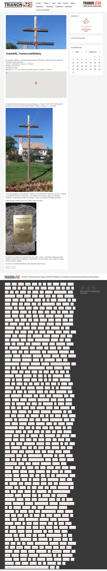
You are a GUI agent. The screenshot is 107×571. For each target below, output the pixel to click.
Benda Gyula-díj (17, 523)
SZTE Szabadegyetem (43, 499)
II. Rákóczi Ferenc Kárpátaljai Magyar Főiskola (61, 491)
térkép (29, 487)
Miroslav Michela (33, 563)
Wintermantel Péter (69, 511)
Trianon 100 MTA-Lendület (35, 352)
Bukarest (44, 352)
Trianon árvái (24, 459)
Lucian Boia (38, 511)
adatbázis (35, 539)
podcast (72, 408)
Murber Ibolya (68, 340)
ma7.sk (11, 292)
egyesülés (7, 340)
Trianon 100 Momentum (47, 404)
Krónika (65, 3)
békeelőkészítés (24, 471)
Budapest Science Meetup (58, 376)
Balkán (40, 404)
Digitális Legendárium (9, 320)
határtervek (7, 372)
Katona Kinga (67, 376)
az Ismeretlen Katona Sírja (68, 324)
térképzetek (28, 463)
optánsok (16, 332)
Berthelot (61, 340)
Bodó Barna (36, 320)
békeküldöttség (29, 531)
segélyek (16, 487)
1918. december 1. (22, 412)
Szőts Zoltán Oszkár (16, 360)
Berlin (48, 300)
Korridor (35, 447)
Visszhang (49, 6)
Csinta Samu (51, 320)
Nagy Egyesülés (18, 376)
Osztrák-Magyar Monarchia (16, 396)
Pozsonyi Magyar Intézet (49, 360)
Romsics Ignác (58, 332)
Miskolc (6, 527)
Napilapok (43, 475)
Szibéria (30, 384)
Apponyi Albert (43, 288)
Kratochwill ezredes (46, 495)
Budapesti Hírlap (66, 559)
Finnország (63, 447)
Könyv (44, 284)
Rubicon (53, 296)
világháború (34, 487)
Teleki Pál (24, 288)
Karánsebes (65, 320)
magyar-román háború (58, 368)
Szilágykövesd (23, 332)
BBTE (64, 563)
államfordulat (41, 316)
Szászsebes (43, 483)
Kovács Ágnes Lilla (22, 336)
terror (18, 368)
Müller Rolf (40, 376)
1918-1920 (7, 352)
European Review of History (63, 487)
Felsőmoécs (43, 479)
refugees (18, 459)
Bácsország (43, 467)
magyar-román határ (41, 559)
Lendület (59, 348)
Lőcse (63, 499)
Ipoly (13, 380)
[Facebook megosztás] (7, 268)
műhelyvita (7, 515)
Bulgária (59, 563)
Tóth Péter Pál (27, 304)
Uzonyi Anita (7, 304)
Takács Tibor (55, 459)
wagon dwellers (40, 392)
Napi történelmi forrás (51, 563)
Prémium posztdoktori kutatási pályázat (67, 503)
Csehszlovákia (29, 451)
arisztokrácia (16, 551)
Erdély (65, 412)
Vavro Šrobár (37, 515)
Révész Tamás (65, 467)
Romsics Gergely (8, 439)
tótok (50, 539)
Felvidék (71, 320)
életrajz (34, 376)
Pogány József (18, 495)
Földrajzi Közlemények (25, 364)
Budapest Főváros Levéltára (26, 539)
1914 (19, 288)
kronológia (7, 543)
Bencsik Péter (24, 368)
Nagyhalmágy (70, 284)
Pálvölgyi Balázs (27, 296)
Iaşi (58, 384)
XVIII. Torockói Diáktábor (45, 412)
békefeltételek (64, 531)
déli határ (34, 535)
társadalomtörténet (55, 336)
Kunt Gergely (47, 388)
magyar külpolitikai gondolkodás (43, 400)
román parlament (15, 400)
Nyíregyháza (29, 308)
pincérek (58, 499)
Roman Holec (55, 380)
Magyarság (56, 408)
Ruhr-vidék (72, 396)
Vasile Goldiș (48, 447)
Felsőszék (59, 304)
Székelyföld (73, 332)
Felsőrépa (21, 483)
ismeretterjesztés (34, 435)
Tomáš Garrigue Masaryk (48, 455)
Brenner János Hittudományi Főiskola (12, 364)
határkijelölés (28, 284)
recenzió (41, 292)
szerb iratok (16, 435)
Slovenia (14, 288)
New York (26, 352)
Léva (25, 392)
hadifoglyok (14, 284)
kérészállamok (35, 292)
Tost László (20, 392)
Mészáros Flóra (61, 400)
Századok (7, 459)
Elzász (59, 312)
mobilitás (49, 284)
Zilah (50, 380)
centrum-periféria (66, 304)
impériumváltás (40, 328)
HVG (24, 523)
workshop (13, 408)
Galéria (72, 3)
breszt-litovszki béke (27, 376)
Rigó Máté (68, 439)
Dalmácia (67, 328)
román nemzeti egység (36, 344)
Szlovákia (47, 384)
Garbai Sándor (21, 308)
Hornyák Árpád (69, 499)
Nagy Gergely (7, 400)
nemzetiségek (7, 288)
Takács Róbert (31, 471)
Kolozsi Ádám (21, 324)
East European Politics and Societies (41, 503)
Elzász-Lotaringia (67, 551)
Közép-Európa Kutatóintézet (64, 519)
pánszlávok (7, 384)
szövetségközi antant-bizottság (51, 507)
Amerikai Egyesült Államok (45, 463)
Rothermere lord (49, 408)
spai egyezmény (29, 300)
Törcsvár (37, 475)
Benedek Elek (62, 479)
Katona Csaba (45, 344)
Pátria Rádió (42, 527)
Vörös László (16, 559)
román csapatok (25, 563)
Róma (59, 555)
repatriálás (41, 435)
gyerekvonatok (8, 471)
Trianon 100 (57, 551)
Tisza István (53, 300)
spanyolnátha (17, 467)
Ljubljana (46, 487)
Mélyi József (34, 380)
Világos (36, 332)
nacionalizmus (23, 292)
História (53, 475)
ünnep (42, 384)
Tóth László (23, 340)
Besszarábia (72, 443)
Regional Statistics (20, 344)
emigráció (21, 372)
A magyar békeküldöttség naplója (60, 292)
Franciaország (63, 284)
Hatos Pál (70, 392)
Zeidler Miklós (15, 300)
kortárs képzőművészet (64, 352)
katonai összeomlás (40, 408)
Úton (74, 308)
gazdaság (70, 384)
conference (13, 515)
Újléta (39, 495)
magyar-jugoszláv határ (43, 539)
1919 (46, 380)
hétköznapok (35, 527)
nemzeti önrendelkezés (9, 511)
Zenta (25, 455)
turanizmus (15, 336)
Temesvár (47, 312)
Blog (59, 3)
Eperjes (27, 324)
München (17, 388)
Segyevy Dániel (15, 471)
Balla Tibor (16, 539)
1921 (69, 300)
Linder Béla (7, 396)
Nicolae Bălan (42, 396)
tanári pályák (58, 467)
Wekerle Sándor (62, 459)
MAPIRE (34, 312)
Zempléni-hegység (57, 559)
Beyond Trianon (68, 400)
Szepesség (69, 547)
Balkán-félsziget (30, 543)
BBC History (27, 499)
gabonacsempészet (29, 503)
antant (34, 491)
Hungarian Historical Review (53, 479)
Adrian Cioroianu (63, 356)
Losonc (66, 443)
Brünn (49, 551)
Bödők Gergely (21, 519)
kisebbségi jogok (48, 547)
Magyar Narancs (70, 344)
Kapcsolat (68, 6)
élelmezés (34, 304)
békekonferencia (60, 511)
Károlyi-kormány (46, 336)
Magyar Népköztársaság (9, 328)
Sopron (23, 543)
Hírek (53, 3)
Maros (61, 471)
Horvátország (52, 499)
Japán (10, 507)
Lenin (6, 348)
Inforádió (69, 412)
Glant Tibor (50, 523)
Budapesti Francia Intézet (61, 392)
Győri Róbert (41, 312)
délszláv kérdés (53, 487)
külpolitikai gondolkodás (9, 563)
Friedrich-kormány (57, 515)
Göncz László (14, 304)
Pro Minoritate (19, 384)
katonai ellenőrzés (40, 388)
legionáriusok (27, 372)
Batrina (45, 531)
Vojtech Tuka (16, 475)
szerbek (71, 312)
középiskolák (52, 392)
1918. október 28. (49, 292)
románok (54, 439)
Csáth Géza (7, 451)
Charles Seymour (68, 471)
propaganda (62, 547)
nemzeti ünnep (27, 491)
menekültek (40, 444)
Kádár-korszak (55, 284)
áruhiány (72, 352)
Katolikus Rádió (66, 332)
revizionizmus (41, 439)
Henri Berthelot (30, 467)
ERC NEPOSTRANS (9, 495)
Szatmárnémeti (66, 348)
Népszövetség (50, 451)
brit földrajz (22, 439)
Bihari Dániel (22, 451)
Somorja (53, 495)
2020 (56, 523)
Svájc (6, 483)
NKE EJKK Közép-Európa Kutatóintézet (36, 459)
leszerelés (73, 364)
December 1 (19, 328)
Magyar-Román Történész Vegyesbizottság (36, 368)
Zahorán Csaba (9, 455)
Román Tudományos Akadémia (62, 475)
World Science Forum (55, 328)
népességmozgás (50, 332)
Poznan (30, 447)
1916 (63, 288)
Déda (30, 479)
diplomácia (7, 491)
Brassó (40, 563)
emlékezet (13, 543)
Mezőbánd (33, 408)
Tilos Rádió (35, 316)
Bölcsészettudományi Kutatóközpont (48, 511)
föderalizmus (52, 344)
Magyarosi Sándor (24, 555)
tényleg (40, 372)
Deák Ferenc (61, 308)
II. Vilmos (66, 396)
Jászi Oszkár (7, 360)
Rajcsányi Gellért (31, 551)
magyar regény (61, 439)
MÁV (44, 300)
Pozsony (34, 439)
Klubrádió (55, 483)
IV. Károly (40, 380)
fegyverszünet (49, 527)
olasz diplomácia (23, 312)
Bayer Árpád (42, 308)
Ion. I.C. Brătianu (8, 479)
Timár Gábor (24, 447)
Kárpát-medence (41, 535)
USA (72, 288)
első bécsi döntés (15, 555)
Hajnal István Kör (50, 324)
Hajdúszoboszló (13, 531)
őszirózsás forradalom (21, 404)
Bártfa (6, 531)
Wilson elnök (34, 328)
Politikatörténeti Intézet (65, 408)
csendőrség (22, 300)
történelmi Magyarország (50, 435)
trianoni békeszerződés (33, 555)
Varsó (62, 328)
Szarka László (8, 300)
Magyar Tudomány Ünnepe (65, 380)
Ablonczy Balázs (10, 463)
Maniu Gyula (31, 511)
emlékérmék (7, 555)
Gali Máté (58, 288)
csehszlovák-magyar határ (10, 499)
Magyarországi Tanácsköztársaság (41, 543)
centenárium (64, 463)
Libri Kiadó (31, 475)
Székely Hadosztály (9, 523)
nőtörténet (48, 443)
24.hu (57, 388)
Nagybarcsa (30, 332)
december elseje (72, 527)
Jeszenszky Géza (24, 475)
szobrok (30, 320)
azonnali (74, 300)
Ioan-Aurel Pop (35, 360)
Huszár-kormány (15, 312)
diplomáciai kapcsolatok (69, 296)
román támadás (51, 288)
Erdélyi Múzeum (63, 543)
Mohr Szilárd (7, 312)
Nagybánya (63, 336)
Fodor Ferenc (7, 380)
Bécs (62, 443)
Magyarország (68, 523)
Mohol (29, 559)
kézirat (49, 491)
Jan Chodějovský (43, 320)
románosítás (56, 547)
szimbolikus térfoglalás (40, 471)
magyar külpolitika (43, 523)
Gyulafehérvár (7, 316)
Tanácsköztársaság (58, 316)
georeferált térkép (8, 475)
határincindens (15, 316)
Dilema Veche (34, 372)
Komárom (50, 483)
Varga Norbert (7, 336)
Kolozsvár (44, 451)
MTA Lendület (23, 551)
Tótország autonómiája (35, 364)
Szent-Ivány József (9, 467)
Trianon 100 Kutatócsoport (60, 364)
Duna (30, 312)
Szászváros (36, 384)
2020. (34, 559)
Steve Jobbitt (61, 455)
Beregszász (16, 439)
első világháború (61, 495)
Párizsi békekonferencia (44, 519)
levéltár (72, 559)
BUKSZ (29, 412)
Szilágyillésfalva (58, 451)
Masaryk (37, 288)
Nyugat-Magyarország (16, 447)
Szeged (28, 404)
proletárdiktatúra (14, 372)
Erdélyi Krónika (57, 531)
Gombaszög (7, 344)
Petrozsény (36, 523)
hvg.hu (57, 372)
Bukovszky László (8, 551)
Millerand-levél (64, 384)
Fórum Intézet (25, 408)
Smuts (46, 392)
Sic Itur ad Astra (36, 483)
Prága (58, 567)
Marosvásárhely (39, 348)
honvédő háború (37, 300)
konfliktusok (13, 491)
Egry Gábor (52, 567)
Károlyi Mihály (7, 412)
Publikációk (59, 6)
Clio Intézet (54, 384)
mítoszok (28, 344)
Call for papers (58, 324)
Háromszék (40, 487)
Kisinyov (13, 384)
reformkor (47, 328)
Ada (55, 404)
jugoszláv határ (27, 547)
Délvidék (29, 336)
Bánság (72, 487)
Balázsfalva (15, 412)
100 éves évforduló (26, 495)
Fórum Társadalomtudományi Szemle (66, 483)
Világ (6, 507)
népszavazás (28, 316)
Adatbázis (39, 6)
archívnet (55, 527)
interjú (72, 304)
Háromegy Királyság (32, 400)
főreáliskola (70, 292)
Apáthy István (42, 332)
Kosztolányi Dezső (49, 316)
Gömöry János (14, 451)
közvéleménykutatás (9, 332)
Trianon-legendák (28, 483)
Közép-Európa (30, 288)
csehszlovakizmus (46, 356)
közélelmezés (49, 559)
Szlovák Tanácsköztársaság (66, 388)
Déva (42, 360)
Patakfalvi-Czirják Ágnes (27, 360)
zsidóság (65, 360)
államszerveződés (55, 447)
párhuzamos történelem (37, 336)
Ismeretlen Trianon (13, 324)
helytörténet (29, 527)
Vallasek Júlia (14, 519)
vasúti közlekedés (55, 443)
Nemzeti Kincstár (36, 463)
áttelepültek (32, 348)
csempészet (35, 296)
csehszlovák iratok (65, 435)
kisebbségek (65, 539)
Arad (45, 376)
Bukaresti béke (68, 308)
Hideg (13, 404)
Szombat (7, 443)
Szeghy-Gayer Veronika (28, 396)
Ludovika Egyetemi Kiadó (57, 412)
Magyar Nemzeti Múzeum (18, 503)
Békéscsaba (29, 535)
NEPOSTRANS (26, 328)
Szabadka (34, 495)
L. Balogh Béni (58, 320)
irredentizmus (13, 527)
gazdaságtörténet (56, 463)
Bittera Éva (7, 447)
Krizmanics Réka (8, 356)
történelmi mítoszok (9, 539)
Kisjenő (17, 292)
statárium (26, 515)
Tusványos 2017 (55, 356)
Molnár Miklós (72, 467)
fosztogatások (65, 312)
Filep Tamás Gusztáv (37, 531)
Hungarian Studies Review (14, 348)
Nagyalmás (7, 519)
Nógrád (6, 547)
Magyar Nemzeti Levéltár (67, 555)
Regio (67, 372)
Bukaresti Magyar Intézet (41, 551)
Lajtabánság (29, 439)
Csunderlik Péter (36, 412)
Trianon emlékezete (13, 483)
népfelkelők (53, 312)
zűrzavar (46, 348)
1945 (71, 539)
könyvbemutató (23, 400)
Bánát (48, 475)
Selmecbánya (21, 463)
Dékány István (49, 515)
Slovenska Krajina (8, 435)
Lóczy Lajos (7, 284)
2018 (17, 511)
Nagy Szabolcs (34, 324)
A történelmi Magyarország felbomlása (42, 340)
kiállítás (15, 308)
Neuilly (55, 555)
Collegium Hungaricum (37, 356)
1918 (28, 435)
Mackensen (18, 563)
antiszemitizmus (50, 467)
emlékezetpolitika (17, 479)
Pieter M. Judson (8, 559)
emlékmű (15, 535)
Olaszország (14, 352)
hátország (34, 507)
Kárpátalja (23, 388)
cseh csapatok (22, 487)
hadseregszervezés (26, 507)
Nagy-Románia (61, 404)
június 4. (42, 515)
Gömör (49, 376)
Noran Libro (34, 284)
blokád (39, 304)
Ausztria (73, 551)
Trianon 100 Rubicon (63, 507)
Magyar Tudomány (30, 388)
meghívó (20, 352)
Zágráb (55, 308)
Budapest (41, 547)
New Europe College (71, 543)
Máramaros (69, 479)
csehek (13, 368)
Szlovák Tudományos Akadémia (32, 519)
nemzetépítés (60, 296)
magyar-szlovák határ (62, 300)
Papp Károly (36, 308)
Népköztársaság (20, 499)
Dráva (72, 515)
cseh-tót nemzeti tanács (41, 491)
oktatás (18, 543)
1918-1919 (22, 535)
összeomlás (61, 523)
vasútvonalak (53, 400)
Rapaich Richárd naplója (9, 388)
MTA (14, 392)
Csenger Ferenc (42, 324)
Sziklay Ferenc (30, 340)
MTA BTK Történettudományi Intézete (54, 535)
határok (6, 292)
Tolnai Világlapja (19, 296)
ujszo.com (17, 320)
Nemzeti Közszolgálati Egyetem (48, 304)
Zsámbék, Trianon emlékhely (23, 53)
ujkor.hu (68, 288)
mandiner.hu (29, 523)
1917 (44, 563)
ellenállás (20, 304)
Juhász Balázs (26, 380)
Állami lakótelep (52, 348)
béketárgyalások (70, 459)
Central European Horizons (52, 352)
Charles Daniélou (55, 471)
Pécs (53, 388)
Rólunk (46, 3)
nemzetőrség (59, 360)
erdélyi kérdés (24, 479)
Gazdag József (69, 455)
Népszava (22, 435)
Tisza (56, 455)
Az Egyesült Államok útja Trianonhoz (34, 455)
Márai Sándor (19, 455)
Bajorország (34, 499)
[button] (36, 83)
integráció (36, 467)
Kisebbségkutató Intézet (26, 356)
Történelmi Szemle (45, 364)
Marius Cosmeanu (32, 392)
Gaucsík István (68, 404)
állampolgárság (67, 368)
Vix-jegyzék (20, 515)
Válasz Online (7, 368)
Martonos (19, 408)
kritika (40, 284)
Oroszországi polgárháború (10, 296)
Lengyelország (23, 320)
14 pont (13, 344)
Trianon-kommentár (43, 10)
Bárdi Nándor (20, 491)
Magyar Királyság (67, 451)
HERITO (48, 471)
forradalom (50, 531)
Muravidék (49, 396)
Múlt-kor (23, 467)
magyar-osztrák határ (15, 340)
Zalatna (52, 372)
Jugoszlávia (46, 372)
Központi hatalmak (24, 348)
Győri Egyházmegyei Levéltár (29, 443)
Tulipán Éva (22, 316)
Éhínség (13, 459)
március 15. (34, 404)
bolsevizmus (7, 404)
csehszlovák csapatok (9, 376)
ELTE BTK (7, 408)
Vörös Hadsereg (8, 503)
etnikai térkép (48, 439)
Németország (35, 547)
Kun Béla (12, 443)
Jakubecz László (54, 340)
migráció (70, 535)
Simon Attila (69, 336)
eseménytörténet (23, 511)
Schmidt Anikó (19, 443)
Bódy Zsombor (40, 507)
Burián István (69, 447)
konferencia (19, 547)
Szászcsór (73, 435)
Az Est (25, 384)
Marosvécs (12, 547)
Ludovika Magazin (21, 527)
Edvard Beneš (48, 459)
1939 (31, 515)
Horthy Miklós (49, 308)
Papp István (38, 451)
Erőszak (58, 435)
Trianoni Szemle (49, 368)
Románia (48, 296)
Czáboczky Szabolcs (68, 316)
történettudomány (17, 507)
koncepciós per (19, 380)
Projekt (38, 3)
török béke (62, 372)
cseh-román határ (17, 356)
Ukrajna (6, 324)
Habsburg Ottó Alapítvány (57, 396)
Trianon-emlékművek (53, 503)
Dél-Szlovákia (21, 284)
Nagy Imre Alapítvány (54, 543)
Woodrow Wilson (36, 479)
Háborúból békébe (8, 535)
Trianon (41, 448)
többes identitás (65, 515)
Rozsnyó (64, 535)
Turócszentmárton (8, 308)
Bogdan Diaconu (21, 531)
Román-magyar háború (61, 344)
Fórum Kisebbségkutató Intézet (45, 555)
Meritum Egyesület (57, 539)
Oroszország (72, 475)
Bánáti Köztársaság (8, 487)
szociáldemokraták (72, 356)
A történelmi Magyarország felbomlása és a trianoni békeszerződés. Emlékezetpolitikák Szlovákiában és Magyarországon (26, 567)
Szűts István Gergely (63, 527)
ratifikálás (36, 396)
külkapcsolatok (23, 559)
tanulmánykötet (8, 392)
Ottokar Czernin (53, 519)
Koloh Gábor (41, 296)
